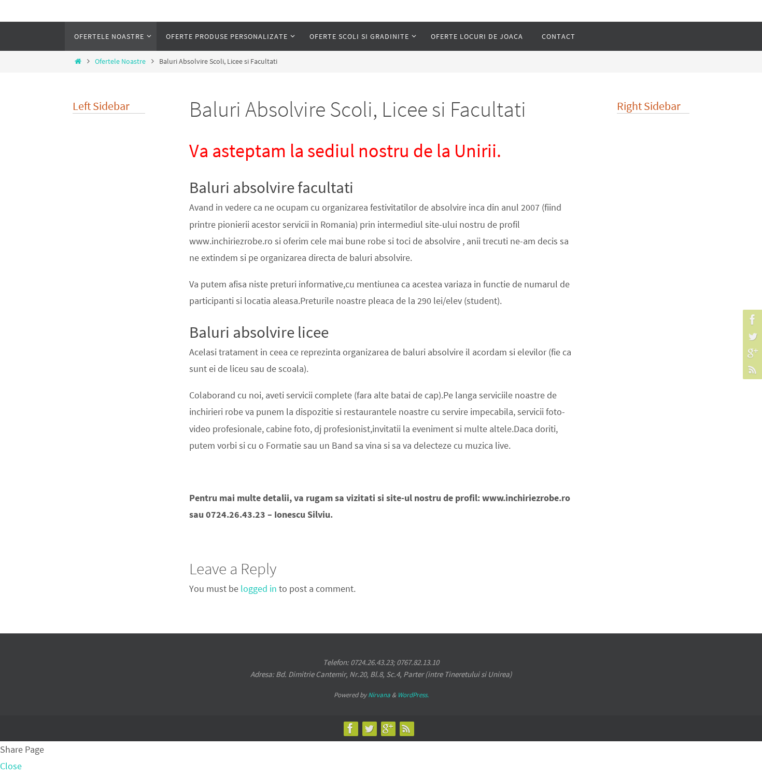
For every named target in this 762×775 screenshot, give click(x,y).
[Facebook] (751, 319)
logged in (259, 588)
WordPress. (413, 694)
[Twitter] (751, 336)
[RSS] (751, 369)
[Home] (78, 61)
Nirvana (379, 694)
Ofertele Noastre (120, 61)
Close (11, 766)
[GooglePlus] (751, 353)
